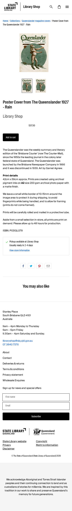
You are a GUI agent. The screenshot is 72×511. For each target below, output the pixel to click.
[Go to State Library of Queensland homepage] (14, 432)
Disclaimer (9, 449)
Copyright (41, 441)
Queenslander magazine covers (36, 20)
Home (5, 20)
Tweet (31, 266)
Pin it (39, 266)
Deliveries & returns (13, 364)
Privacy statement (13, 375)
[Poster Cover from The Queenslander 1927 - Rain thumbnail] (27, 86)
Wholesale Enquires (14, 380)
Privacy (7, 445)
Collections (15, 20)
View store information (19, 250)
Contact (7, 358)
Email (48, 266)
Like (23, 266)
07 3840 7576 (11, 344)
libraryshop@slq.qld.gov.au (18, 341)
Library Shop (13, 116)
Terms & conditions (13, 369)
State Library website (14, 441)
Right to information (47, 445)
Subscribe (36, 416)
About (6, 352)
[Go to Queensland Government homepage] (44, 432)
